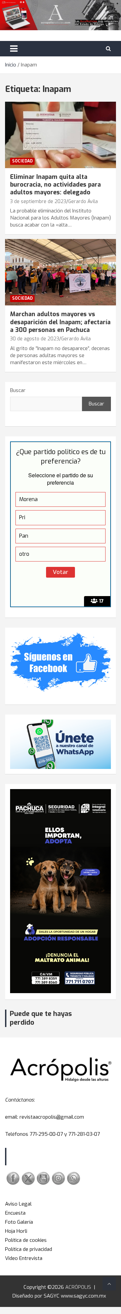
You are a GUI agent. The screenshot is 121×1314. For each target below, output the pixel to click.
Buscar (18, 390)
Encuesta (15, 1213)
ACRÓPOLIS (78, 1287)
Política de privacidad (28, 1249)
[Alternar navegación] (14, 48)
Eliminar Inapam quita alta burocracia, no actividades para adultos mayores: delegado (55, 185)
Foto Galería (19, 1222)
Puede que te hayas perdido (41, 1018)
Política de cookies (26, 1240)
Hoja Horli (16, 1231)
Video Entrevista (23, 1258)
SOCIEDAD (22, 161)
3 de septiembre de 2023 (38, 201)
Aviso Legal (18, 1204)
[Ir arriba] (109, 1284)
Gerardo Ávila (83, 201)
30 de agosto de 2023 (34, 339)
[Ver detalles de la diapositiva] (60, 891)
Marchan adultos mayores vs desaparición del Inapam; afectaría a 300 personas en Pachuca (60, 322)
